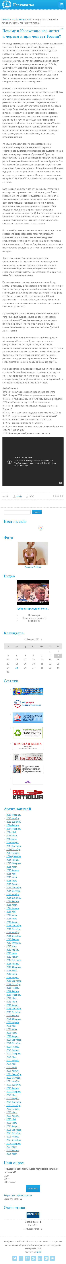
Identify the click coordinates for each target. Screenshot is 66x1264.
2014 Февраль (13, 828)
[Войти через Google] (40, 528)
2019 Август (12, 1005)
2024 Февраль (13, 1143)
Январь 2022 (33, 639)
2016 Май (11, 911)
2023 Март (11, 1112)
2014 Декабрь (13, 856)
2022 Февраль (13, 1091)
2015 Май (11, 873)
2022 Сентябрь (13, 1102)
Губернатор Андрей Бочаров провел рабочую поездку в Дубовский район (33, 608)
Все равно (11, 1182)
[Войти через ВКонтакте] (25, 528)
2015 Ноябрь (12, 894)
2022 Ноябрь (12, 1108)
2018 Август (12, 977)
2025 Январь (12, 1150)
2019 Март (11, 998)
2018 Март (11, 970)
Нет (7, 1178)
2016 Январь (12, 901)
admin (19, 496)
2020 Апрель (12, 1022)
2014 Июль (11, 839)
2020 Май (11, 1025)
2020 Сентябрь (13, 1039)
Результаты (9, 1195)
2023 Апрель (12, 1115)
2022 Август (12, 1098)
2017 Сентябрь (13, 960)
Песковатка (23, 4)
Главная (6, 19)
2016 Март (11, 904)
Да (7, 1175)
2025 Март (11, 1153)
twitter (14, 1258)
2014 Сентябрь (13, 846)
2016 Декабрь (13, 936)
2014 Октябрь (13, 849)
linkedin (40, 1258)
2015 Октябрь (13, 890)
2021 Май (11, 1063)
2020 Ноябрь (12, 1046)
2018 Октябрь (13, 984)
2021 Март (11, 1057)
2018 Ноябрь (12, 987)
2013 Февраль (13, 814)
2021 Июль (11, 1067)
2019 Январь (12, 991)
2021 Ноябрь (12, 1081)
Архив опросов (24, 1195)
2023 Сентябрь (13, 1129)
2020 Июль (11, 1032)
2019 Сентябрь (13, 1008)
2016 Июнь (11, 915)
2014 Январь (12, 825)
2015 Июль (11, 880)
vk (52, 1258)
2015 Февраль (13, 863)
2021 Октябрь (13, 1077)
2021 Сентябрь (13, 1074)
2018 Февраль (13, 967)
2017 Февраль (13, 942)
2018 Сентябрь (13, 980)
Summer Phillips (33, 567)
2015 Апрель (12, 870)
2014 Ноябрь (12, 852)
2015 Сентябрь (13, 887)
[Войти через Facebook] (30, 528)
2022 (14, 19)
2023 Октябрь (13, 1133)
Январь (22, 19)
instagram (46, 1258)
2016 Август (12, 922)
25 (16, 667)
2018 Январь (12, 963)
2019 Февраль (13, 994)
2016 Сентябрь (13, 925)
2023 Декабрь (13, 1140)
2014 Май (11, 832)
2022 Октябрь (13, 1105)
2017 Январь (12, 939)
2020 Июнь (11, 1029)
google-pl (33, 1258)
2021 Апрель (12, 1060)
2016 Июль (11, 918)
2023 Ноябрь (12, 1136)
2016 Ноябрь (12, 932)
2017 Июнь (11, 953)
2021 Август (12, 1070)
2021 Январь (12, 1050)
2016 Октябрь (13, 929)
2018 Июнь (11, 973)
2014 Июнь (11, 835)
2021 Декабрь (13, 1084)
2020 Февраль (13, 1019)
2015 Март (11, 866)
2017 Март (11, 946)
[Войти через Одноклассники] (46, 528)
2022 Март (11, 1095)
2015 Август (12, 884)
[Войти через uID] (19, 528)
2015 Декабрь (13, 897)
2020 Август (12, 1036)
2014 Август (12, 842)
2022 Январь (12, 1088)
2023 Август (12, 1126)
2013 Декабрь (13, 821)
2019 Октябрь (13, 1012)
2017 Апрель (12, 949)
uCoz (39, 1251)
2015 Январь (12, 859)
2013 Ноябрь (12, 818)
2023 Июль (11, 1122)
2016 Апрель (12, 908)
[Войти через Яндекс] (35, 528)
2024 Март (11, 1146)
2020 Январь (12, 1015)
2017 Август (12, 956)
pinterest (27, 1258)
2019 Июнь (11, 1001)
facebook (21, 1258)
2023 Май (11, 1119)
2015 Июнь (11, 877)
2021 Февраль (13, 1053)
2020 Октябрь (13, 1043)
